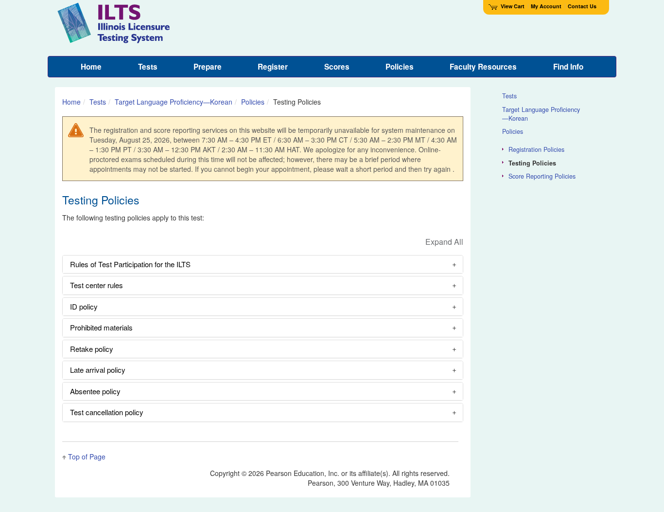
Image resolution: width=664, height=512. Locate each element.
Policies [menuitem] (399, 66)
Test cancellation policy (106, 412)
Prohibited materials (101, 327)
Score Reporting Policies (542, 176)
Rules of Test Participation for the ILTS (130, 264)
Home (71, 102)
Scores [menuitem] (336, 66)
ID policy (84, 306)
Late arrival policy (97, 370)
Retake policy (91, 349)
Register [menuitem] (273, 66)
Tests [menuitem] (147, 66)
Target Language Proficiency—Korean (173, 102)
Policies (252, 102)
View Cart (512, 6)
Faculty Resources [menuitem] (483, 66)
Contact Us (582, 6)
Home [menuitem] (91, 66)
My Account (546, 6)
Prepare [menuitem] (207, 66)
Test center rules (96, 285)
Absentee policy (95, 391)
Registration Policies (536, 149)
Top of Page (86, 456)
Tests (97, 102)
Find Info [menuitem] (568, 66)
